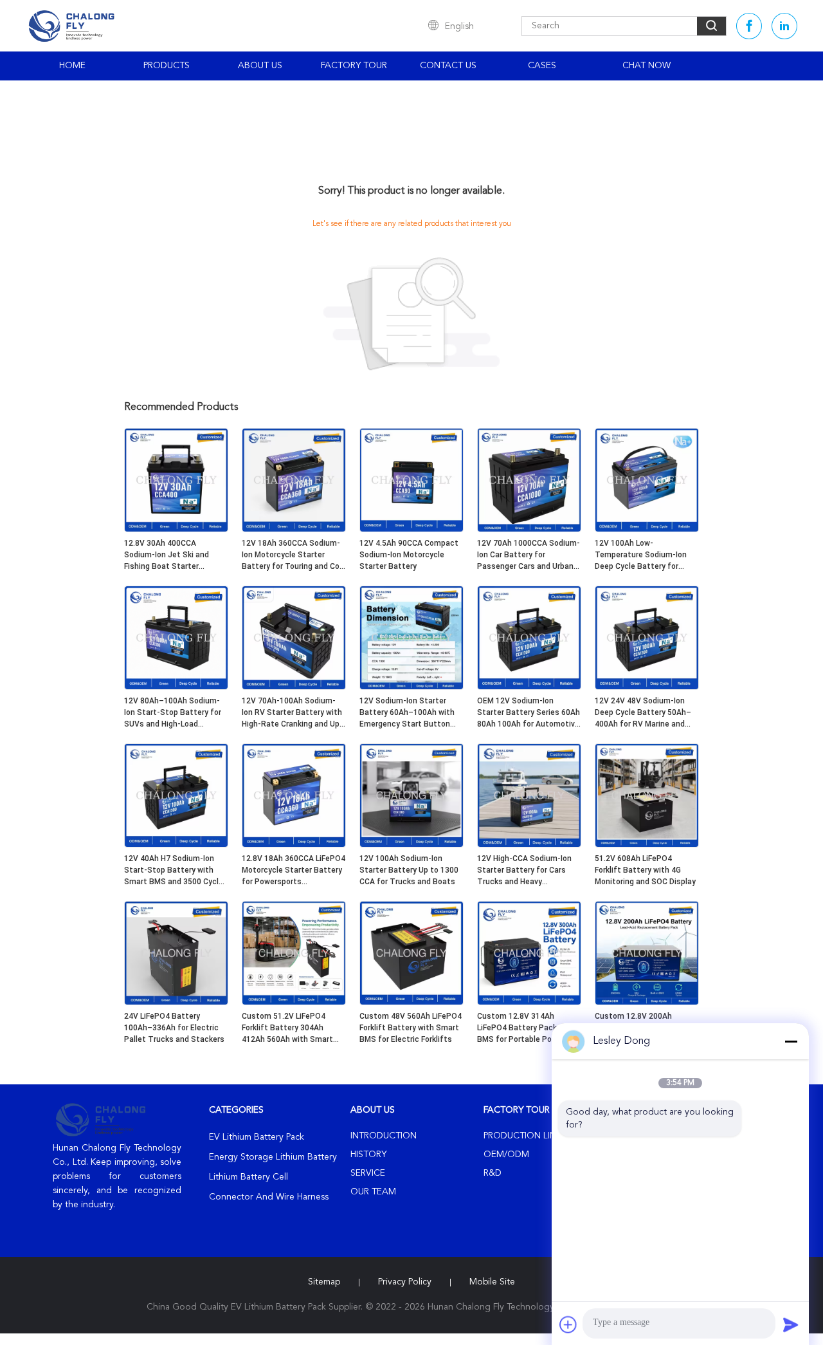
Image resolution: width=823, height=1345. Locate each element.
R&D (493, 1173)
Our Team (373, 1191)
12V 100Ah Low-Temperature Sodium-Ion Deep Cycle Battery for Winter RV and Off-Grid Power (641, 555)
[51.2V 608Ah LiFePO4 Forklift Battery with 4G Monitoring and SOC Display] (646, 845)
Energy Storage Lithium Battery (273, 1157)
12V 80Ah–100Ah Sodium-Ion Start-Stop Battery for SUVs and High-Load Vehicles (172, 713)
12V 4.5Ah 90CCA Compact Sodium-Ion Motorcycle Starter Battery (408, 555)
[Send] (791, 1324)
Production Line (522, 1135)
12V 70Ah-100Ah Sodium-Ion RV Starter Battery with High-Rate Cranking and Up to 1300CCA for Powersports (292, 713)
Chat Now (646, 65)
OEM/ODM (506, 1154)
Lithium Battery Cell (248, 1177)
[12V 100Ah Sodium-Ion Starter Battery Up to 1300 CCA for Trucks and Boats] (411, 845)
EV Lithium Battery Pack (256, 1137)
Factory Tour (354, 65)
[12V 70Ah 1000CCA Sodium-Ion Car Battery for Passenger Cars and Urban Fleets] (529, 529)
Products (166, 65)
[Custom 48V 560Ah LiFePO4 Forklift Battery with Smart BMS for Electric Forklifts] (411, 1002)
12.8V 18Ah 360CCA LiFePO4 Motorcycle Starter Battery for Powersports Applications (293, 870)
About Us (260, 65)
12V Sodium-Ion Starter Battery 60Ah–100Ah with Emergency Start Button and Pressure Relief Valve (407, 713)
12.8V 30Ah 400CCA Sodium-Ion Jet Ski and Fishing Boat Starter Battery (166, 555)
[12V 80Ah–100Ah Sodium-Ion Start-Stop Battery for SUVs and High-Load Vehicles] (176, 687)
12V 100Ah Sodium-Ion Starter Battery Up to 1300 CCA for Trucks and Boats (408, 870)
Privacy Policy (404, 1281)
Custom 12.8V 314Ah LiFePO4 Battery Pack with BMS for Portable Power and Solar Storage (528, 1028)
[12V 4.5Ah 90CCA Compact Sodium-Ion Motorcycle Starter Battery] (411, 529)
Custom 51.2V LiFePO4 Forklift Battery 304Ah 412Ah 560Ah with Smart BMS (287, 1028)
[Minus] (791, 1041)
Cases (542, 65)
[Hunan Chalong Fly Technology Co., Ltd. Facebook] (749, 26)
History (368, 1154)
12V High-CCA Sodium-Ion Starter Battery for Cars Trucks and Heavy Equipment (524, 870)
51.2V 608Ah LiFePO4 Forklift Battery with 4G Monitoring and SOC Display (645, 870)
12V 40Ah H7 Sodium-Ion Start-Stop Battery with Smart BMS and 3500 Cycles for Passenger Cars (176, 870)
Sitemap (324, 1281)
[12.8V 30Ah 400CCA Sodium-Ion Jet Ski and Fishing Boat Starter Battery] (176, 529)
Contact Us (448, 65)
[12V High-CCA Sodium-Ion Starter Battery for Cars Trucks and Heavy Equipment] (529, 845)
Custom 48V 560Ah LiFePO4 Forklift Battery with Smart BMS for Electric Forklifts (410, 1028)
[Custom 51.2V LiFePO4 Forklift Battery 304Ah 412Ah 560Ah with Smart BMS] (293, 1002)
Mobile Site (492, 1281)
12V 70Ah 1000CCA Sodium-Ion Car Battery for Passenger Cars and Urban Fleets (528, 555)
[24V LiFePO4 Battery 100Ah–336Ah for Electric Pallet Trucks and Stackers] (176, 1002)
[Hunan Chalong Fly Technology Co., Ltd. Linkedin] (784, 26)
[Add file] (568, 1324)
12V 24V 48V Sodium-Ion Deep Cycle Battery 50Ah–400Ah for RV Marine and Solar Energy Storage (643, 713)
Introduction (383, 1135)
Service (367, 1173)
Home (72, 65)
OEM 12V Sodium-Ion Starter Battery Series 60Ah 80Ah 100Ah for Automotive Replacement (528, 713)
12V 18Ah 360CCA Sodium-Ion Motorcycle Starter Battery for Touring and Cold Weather (294, 555)
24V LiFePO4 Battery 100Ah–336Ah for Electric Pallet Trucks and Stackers (174, 1028)
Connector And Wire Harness (269, 1196)
